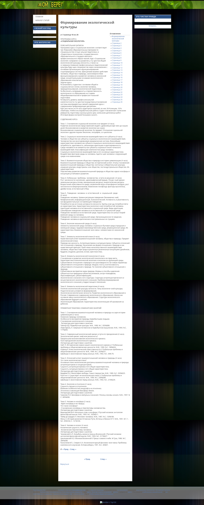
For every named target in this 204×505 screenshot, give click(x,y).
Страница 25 (117, 99)
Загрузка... (153, 26)
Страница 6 (116, 53)
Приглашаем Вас (39, 490)
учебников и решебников (152, 492)
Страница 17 (117, 80)
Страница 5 (116, 50)
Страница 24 (117, 97)
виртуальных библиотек (145, 490)
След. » (73, 449)
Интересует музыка (163, 490)
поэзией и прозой (71, 490)
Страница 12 (117, 68)
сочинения (107, 492)
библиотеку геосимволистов (50, 492)
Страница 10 (117, 63)
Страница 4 (116, 48)
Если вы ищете (97, 492)
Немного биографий (61, 494)
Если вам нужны (68, 492)
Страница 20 (117, 87)
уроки (115, 492)
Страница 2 (116, 43)
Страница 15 (117, 75)
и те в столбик (79, 494)
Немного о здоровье (44, 494)
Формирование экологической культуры (118, 38)
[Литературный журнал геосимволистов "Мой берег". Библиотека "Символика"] (50, 5)
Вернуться (64, 464)
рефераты (78, 492)
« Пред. (65, 449)
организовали (122, 490)
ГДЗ (71, 494)
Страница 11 (117, 65)
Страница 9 (116, 60)
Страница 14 (117, 72)
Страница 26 (117, 102)
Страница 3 (116, 45)
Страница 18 (117, 82)
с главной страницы (96, 490)
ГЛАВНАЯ (39, 16)
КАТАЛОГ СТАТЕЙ (42, 20)
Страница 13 (117, 70)
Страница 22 (117, 92)
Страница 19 (117, 85)
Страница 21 (117, 90)
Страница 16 (117, 77)
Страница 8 (116, 58)
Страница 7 (116, 55)
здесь (89, 492)
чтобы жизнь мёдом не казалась (101, 494)
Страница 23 (117, 94)
